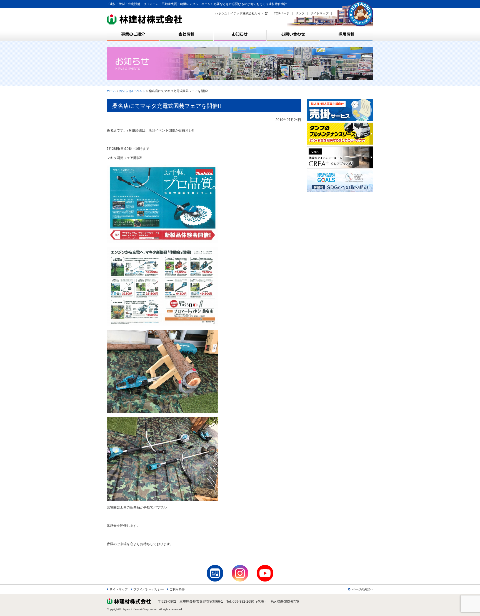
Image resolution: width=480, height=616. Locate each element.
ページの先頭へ (362, 589)
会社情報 (186, 34)
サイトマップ (319, 13)
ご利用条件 (177, 589)
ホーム (111, 91)
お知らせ (240, 34)
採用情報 (346, 34)
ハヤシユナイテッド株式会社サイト (239, 13)
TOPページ (281, 13)
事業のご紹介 (133, 34)
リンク (299, 13)
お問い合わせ (293, 34)
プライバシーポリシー (148, 589)
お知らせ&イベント (132, 91)
